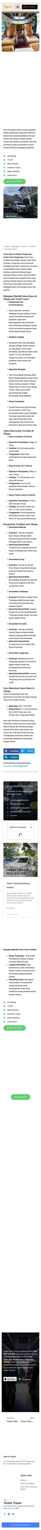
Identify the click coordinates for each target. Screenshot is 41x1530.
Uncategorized (20, 766)
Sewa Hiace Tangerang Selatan (28, 1488)
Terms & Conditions (27, 1483)
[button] (18, 7)
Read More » (11, 908)
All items (23, 1480)
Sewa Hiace (7, 766)
